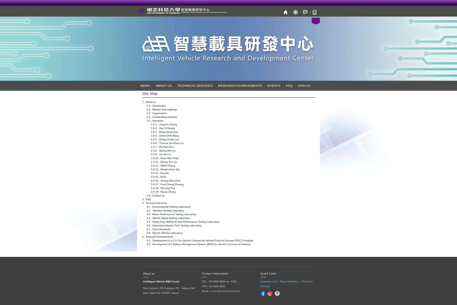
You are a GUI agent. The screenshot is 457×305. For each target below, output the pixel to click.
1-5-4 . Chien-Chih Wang (165, 135)
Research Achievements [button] (240, 86)
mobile (315, 12)
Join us (304, 86)
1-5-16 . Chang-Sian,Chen (166, 180)
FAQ (289, 86)
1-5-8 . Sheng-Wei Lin (163, 150)
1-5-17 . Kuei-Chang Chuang (167, 184)
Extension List (268, 281)
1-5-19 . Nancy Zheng (163, 191)
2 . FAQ (146, 199)
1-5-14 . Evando (160, 173)
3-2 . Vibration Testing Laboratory (165, 210)
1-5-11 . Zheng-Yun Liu (164, 161)
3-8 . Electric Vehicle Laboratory (164, 233)
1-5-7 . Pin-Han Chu (162, 146)
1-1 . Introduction (156, 105)
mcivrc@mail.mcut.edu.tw (225, 291)
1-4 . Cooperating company (162, 117)
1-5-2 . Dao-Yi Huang (163, 128)
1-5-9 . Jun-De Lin (161, 154)
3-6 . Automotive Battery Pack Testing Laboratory (174, 225)
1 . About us (149, 102)
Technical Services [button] (195, 86)
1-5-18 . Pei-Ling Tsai (163, 188)
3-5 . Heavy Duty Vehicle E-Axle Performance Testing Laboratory (183, 221)
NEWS (145, 86)
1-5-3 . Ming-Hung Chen (164, 131)
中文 (305, 12)
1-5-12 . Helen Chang (163, 165)
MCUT (285, 12)
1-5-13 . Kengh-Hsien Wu (165, 169)
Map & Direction (289, 281)
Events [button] (274, 86)
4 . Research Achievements (157, 236)
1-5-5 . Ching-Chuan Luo (165, 139)
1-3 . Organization (157, 113)
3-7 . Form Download (158, 229)
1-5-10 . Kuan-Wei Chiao (165, 158)
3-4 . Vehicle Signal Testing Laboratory (168, 218)
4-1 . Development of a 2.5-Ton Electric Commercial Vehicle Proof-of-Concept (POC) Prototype (200, 240)
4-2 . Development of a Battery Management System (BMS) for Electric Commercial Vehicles (199, 244)
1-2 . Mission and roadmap (162, 109)
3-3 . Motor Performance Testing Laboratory (171, 214)
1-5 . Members (155, 120)
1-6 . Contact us (156, 195)
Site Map (295, 12)
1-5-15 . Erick (158, 176)
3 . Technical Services (154, 203)
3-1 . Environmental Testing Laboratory (168, 206)
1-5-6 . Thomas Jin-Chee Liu (167, 143)
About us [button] (163, 86)
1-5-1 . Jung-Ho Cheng (164, 124)
